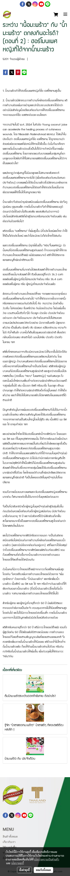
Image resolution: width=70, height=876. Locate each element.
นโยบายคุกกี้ (17, 863)
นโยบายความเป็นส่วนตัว (46, 859)
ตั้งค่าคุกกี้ (24, 870)
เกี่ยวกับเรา (9, 842)
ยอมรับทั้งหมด (43, 870)
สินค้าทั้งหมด (10, 836)
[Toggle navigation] (65, 14)
